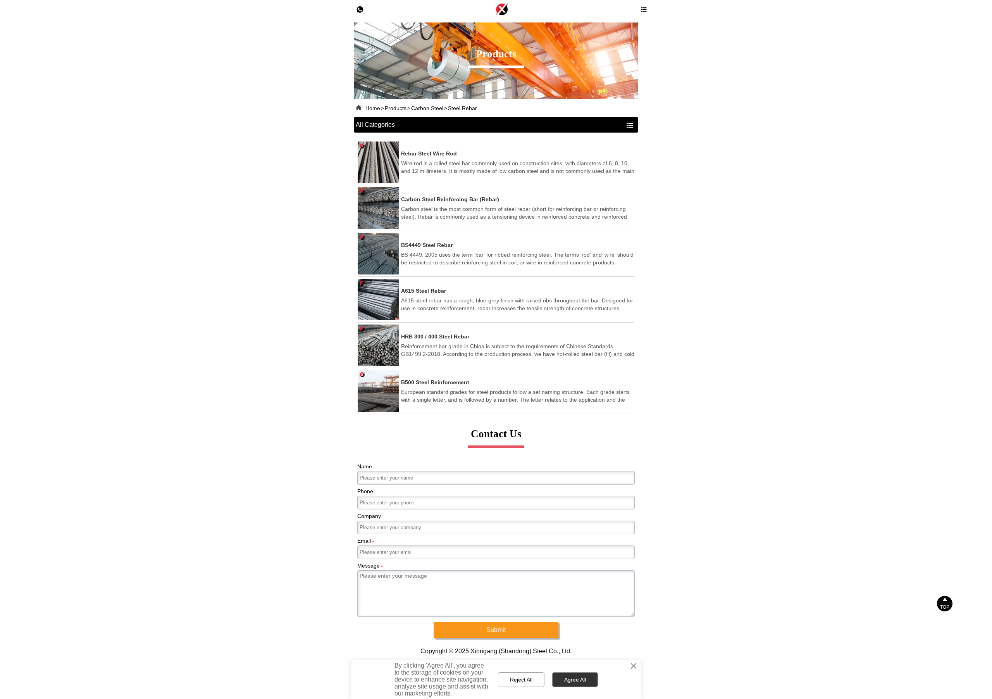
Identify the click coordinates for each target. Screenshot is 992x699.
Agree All (575, 680)
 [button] (630, 125)
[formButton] (496, 630)
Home (372, 108)
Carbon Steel (427, 108)
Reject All (521, 680)
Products (395, 108)
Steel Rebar (462, 108)
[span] (643, 9)
